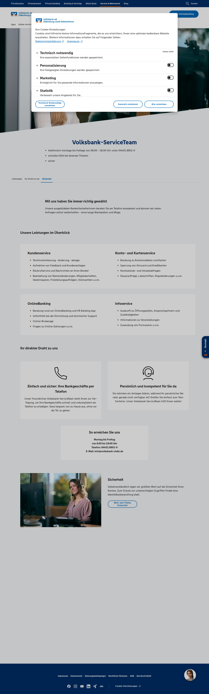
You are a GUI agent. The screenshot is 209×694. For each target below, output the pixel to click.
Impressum (73, 41)
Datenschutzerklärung (48, 41)
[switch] (170, 65)
